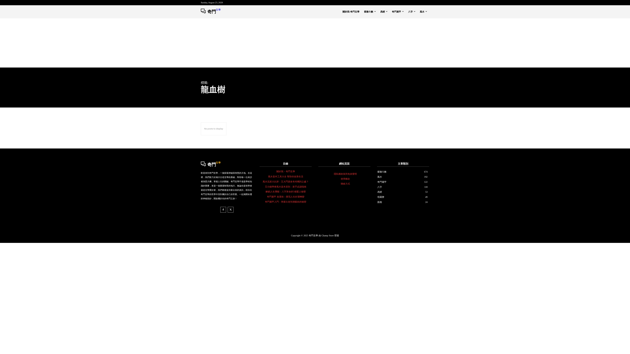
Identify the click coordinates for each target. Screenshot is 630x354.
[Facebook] (223, 210)
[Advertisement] (315, 43)
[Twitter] (230, 210)
